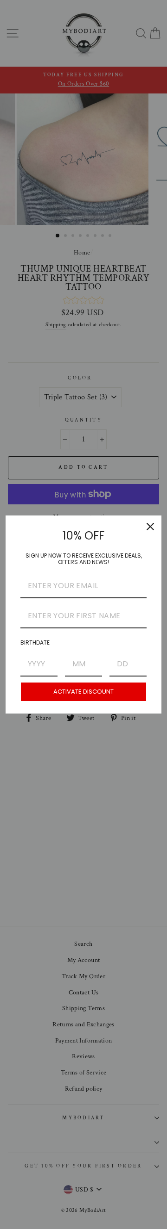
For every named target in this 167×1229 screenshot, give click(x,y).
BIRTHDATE (35, 642)
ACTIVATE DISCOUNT (83, 691)
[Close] (150, 526)
